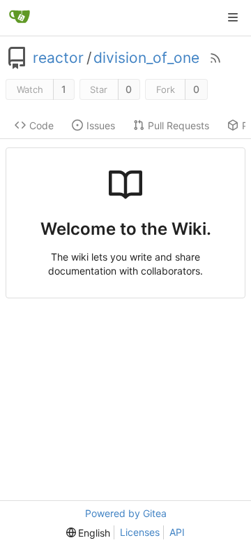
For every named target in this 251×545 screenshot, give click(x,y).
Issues (100, 125)
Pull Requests (178, 125)
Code (41, 125)
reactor (58, 58)
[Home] (19, 17)
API (177, 532)
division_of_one (146, 58)
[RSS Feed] (215, 58)
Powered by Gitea (126, 513)
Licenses (140, 532)
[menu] (88, 533)
